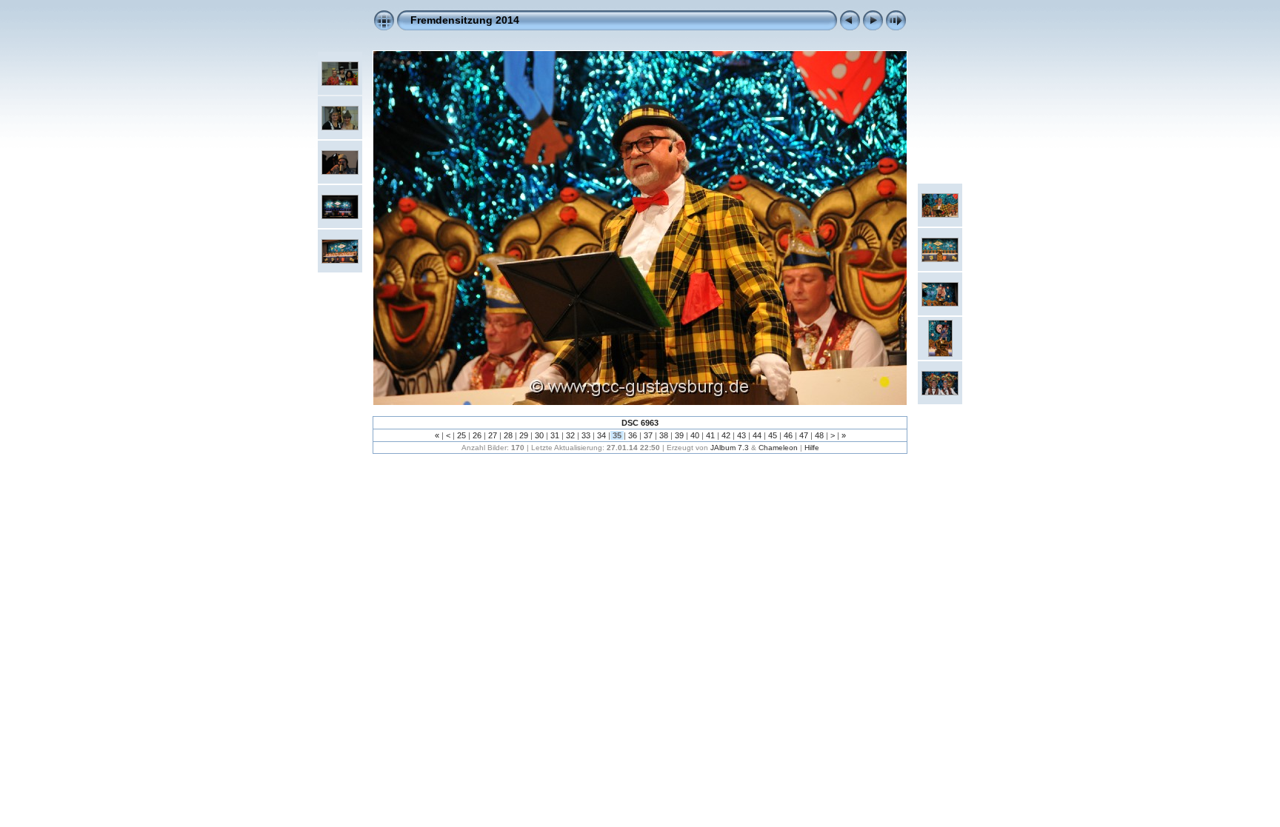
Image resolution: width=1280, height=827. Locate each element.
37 (648, 435)
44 (757, 435)
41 (710, 435)
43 (741, 435)
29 (523, 435)
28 (508, 435)
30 (539, 435)
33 (586, 435)
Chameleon (778, 447)
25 (461, 435)
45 (772, 435)
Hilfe (811, 447)
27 (492, 435)
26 (477, 435)
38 (663, 435)
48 (819, 435)
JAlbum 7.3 (729, 447)
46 (788, 435)
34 (601, 435)
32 (570, 435)
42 (726, 435)
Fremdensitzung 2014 (464, 20)
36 (632, 435)
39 (679, 435)
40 (694, 435)
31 (554, 435)
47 (803, 435)
